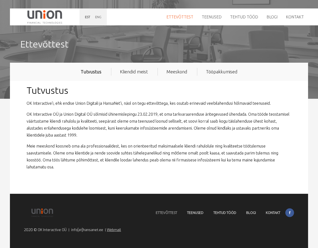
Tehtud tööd (244, 17)
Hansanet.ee (45, 16)
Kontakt (295, 17)
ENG (98, 17)
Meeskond (176, 71)
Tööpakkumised (222, 71)
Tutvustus (91, 71)
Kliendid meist (134, 71)
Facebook (289, 212)
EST (87, 17)
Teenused (212, 17)
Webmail (114, 230)
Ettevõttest (179, 17)
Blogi (272, 17)
